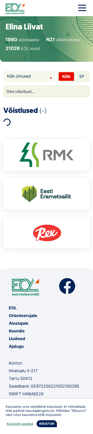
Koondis (17, 331)
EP (81, 76)
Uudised (17, 338)
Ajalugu (16, 346)
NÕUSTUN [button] (46, 423)
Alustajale (18, 323)
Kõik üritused (18, 76)
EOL (13, 307)
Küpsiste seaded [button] (20, 424)
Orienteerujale (23, 315)
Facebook (67, 286)
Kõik (66, 76)
